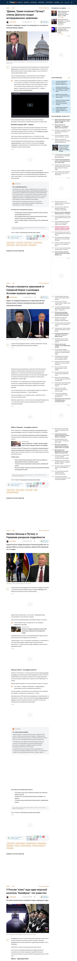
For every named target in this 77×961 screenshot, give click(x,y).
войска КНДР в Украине (12, 492)
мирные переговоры (25, 845)
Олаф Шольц (10, 845)
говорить (40, 587)
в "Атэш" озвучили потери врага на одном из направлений (32, 435)
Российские (14, 938)
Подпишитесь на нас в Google (45, 22)
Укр (62, 2)
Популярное (49, 2)
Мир (60, 25)
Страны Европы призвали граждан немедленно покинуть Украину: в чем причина (61, 109)
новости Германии (20, 843)
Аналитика (33, 2)
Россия (21, 343)
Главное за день (58, 8)
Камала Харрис (10, 245)
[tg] (40, 236)
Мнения (26, 2)
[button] (7, 2)
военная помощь (38, 242)
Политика (61, 17)
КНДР (35, 490)
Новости (20, 2)
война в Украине (11, 242)
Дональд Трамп (28, 242)
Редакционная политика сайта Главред (30, 232)
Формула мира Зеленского (39, 845)
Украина (61, 33)
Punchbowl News (28, 90)
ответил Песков (39, 686)
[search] (71, 2)
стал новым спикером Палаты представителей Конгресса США (31, 191)
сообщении (14, 942)
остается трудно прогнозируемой (35, 172)
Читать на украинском (44, 8)
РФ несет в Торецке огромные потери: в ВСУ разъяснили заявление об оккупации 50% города (34, 631)
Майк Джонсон (15, 69)
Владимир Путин (42, 843)
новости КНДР (29, 490)
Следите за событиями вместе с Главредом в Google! (16, 237)
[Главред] (13, 2)
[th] (38, 236)
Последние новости (60, 116)
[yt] (43, 236)
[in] (36, 238)
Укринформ (41, 589)
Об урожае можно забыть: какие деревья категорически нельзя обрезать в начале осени (63, 89)
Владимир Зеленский (31, 843)
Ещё (69, 8)
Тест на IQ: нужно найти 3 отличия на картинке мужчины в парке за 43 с (61, 83)
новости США (20, 242)
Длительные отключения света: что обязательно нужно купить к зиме (63, 96)
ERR (25, 378)
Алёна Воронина (13, 297)
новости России (10, 490)
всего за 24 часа (18, 131)
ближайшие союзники (42, 131)
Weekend (56, 2)
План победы (10, 848)
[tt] (31, 238)
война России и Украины (21, 245)
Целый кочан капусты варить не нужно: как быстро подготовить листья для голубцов (62, 102)
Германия (17, 845)
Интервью (41, 2)
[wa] (35, 236)
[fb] (28, 238)
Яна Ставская (13, 22)
